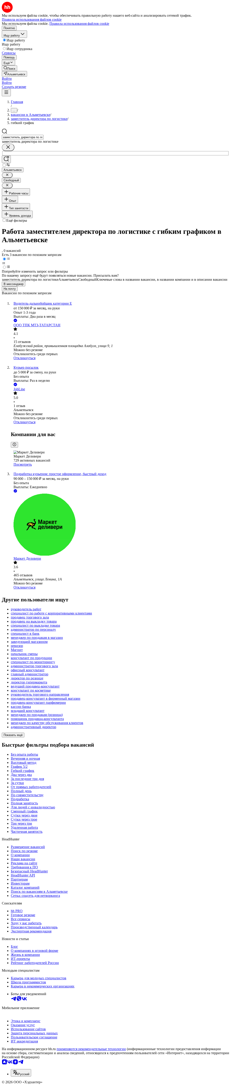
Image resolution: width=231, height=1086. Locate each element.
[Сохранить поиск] (6, 159)
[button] (7, 79)
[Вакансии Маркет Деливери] (120, 525)
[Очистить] (8, 147)
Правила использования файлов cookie (79, 23)
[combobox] (23, 137)
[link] (9, 68)
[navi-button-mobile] (6, 92)
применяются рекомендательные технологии (91, 1049)
